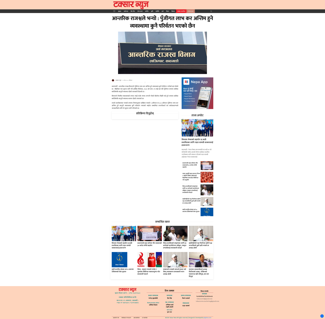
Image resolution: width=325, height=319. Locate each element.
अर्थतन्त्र (126, 11)
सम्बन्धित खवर (162, 222)
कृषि (152, 11)
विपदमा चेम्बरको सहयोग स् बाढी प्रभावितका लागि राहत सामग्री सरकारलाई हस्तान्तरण (197, 142)
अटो (163, 11)
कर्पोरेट (147, 11)
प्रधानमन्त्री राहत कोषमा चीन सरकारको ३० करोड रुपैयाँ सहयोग (190, 165)
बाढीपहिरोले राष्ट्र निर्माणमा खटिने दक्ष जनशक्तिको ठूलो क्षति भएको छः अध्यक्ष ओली (191, 201)
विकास (173, 11)
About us (116, 318)
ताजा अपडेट (197, 115)
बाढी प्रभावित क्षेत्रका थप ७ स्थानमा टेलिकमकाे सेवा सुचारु (190, 210)
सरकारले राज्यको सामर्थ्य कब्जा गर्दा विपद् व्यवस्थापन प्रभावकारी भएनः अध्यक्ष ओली (174, 272)
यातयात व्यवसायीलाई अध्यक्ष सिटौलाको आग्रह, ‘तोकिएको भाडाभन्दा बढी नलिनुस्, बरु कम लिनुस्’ (199, 273)
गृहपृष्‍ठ (119, 11)
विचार (167, 11)
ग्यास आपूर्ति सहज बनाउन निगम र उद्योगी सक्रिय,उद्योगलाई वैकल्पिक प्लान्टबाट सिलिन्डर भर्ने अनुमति (191, 176)
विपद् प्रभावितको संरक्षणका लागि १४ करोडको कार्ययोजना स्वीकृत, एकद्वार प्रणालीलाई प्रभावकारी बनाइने (190, 189)
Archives (137, 318)
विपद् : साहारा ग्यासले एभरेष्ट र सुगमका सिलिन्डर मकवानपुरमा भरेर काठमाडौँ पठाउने (148, 272)
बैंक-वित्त (133, 11)
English (191, 11)
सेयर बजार (140, 11)
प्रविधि (157, 11)
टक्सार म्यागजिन (181, 11)
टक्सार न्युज (118, 80)
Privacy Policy (126, 318)
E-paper (144, 318)
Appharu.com (207, 318)
